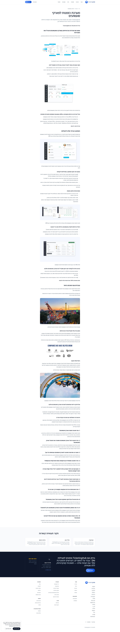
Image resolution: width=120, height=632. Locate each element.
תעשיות (72, 2)
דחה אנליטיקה (8, 628)
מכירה (76, 584)
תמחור (59, 2)
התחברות (35, 2)
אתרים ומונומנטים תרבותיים (53, 592)
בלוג (68, 2)
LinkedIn (88, 622)
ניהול (76, 586)
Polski (94, 598)
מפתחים (75, 600)
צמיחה (75, 588)
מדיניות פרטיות (38, 602)
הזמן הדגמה (28, 2)
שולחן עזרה (38, 613)
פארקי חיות (56, 594)
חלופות (39, 590)
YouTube (93, 622)
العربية (94, 606)
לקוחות (39, 586)
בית (79, 8)
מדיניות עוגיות (12, 626)
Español (93, 590)
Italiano (93, 592)
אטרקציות (57, 586)
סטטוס (39, 610)
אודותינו (57, 602)
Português (93, 596)
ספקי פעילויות (56, 590)
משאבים (63, 2)
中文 (94, 612)
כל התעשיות (56, 584)
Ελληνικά (93, 600)
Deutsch (93, 594)
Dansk (93, 608)
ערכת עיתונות (38, 594)
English (93, 586)
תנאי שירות (38, 600)
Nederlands (92, 616)
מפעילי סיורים (56, 588)
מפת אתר (39, 592)
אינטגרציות (75, 598)
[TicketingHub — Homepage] (90, 2)
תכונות (77, 2)
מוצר (81, 2)
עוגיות (39, 604)
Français (93, 588)
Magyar (93, 610)
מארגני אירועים (56, 596)
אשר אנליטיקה (16, 628)
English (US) (92, 602)
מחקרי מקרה (38, 588)
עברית (94, 614)
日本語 (93, 604)
